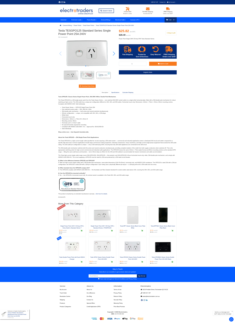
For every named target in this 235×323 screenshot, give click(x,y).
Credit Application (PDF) (94, 306)
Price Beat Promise (119, 306)
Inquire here (147, 72)
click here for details (101, 194)
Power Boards (91, 20)
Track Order (63, 293)
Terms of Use (117, 289)
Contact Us (163, 2)
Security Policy (118, 299)
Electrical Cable (120, 20)
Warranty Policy (118, 303)
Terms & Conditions (120, 279)
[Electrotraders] (76, 11)
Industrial (63, 20)
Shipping (62, 299)
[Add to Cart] (81, 230)
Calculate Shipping (127, 92)
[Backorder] (172, 262)
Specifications (115, 92)
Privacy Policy (133, 279)
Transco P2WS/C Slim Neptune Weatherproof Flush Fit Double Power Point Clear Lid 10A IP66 (17, 314)
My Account (63, 289)
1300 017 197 (154, 2)
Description (105, 92)
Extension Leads (76, 20)
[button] (114, 54)
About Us (89, 289)
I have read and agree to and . (118, 279)
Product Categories (65, 306)
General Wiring (105, 20)
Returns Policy (118, 296)
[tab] (105, 92)
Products (62, 303)
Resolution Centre (65, 296)
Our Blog (89, 296)
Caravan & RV (134, 20)
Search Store (107, 11)
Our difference (91, 293)
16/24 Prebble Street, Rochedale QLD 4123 (155, 289)
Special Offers (91, 303)
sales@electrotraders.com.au (151, 296)
